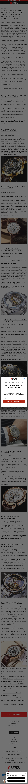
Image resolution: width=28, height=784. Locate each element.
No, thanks (14, 405)
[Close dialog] (25, 378)
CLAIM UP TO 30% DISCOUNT (14, 402)
